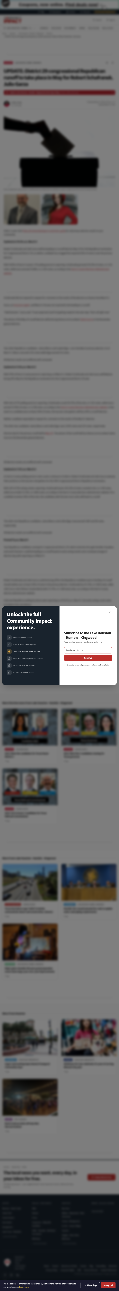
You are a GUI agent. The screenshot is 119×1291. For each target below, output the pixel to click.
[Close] (109, 612)
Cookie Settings (90, 1285)
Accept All (108, 1285)
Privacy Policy (104, 665)
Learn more (24, 1287)
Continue (88, 658)
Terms (95, 665)
